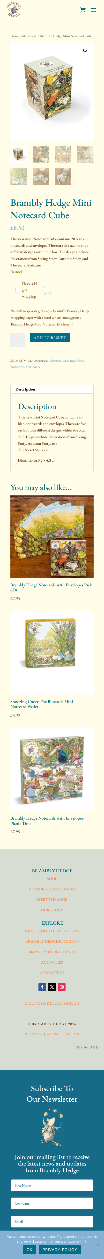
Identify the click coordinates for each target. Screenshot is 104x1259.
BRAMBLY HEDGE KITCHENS (52, 941)
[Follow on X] (52, 987)
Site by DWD (87, 1047)
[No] (98, 1244)
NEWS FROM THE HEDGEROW (52, 931)
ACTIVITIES (52, 962)
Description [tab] (25, 389)
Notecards (17, 366)
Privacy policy (60, 1249)
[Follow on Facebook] (42, 987)
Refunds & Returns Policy (52, 1003)
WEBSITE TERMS (62, 1034)
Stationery (29, 35)
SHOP (52, 878)
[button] (85, 50)
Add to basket (50, 337)
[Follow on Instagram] (62, 987)
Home (14, 35)
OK (29, 1249)
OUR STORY (52, 910)
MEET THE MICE (52, 899)
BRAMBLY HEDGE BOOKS (52, 889)
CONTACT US (52, 972)
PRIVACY (34, 1034)
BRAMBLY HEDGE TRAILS (52, 951)
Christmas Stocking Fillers (67, 360)
